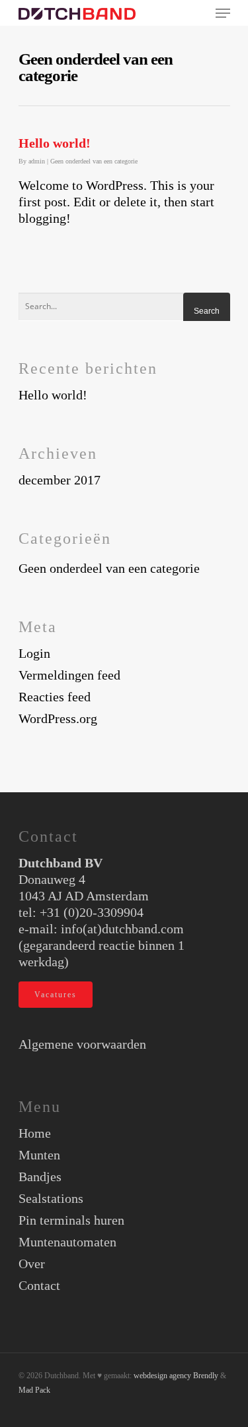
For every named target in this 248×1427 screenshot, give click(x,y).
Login (34, 653)
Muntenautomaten (67, 1242)
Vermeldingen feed (69, 675)
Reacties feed (55, 696)
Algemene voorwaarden (82, 1044)
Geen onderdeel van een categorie (94, 161)
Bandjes (40, 1176)
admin (36, 161)
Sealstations (51, 1198)
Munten (39, 1155)
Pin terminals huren (71, 1220)
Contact (39, 1285)
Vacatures (55, 994)
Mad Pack (34, 1390)
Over (32, 1263)
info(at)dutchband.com (122, 928)
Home (35, 1133)
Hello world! (55, 143)
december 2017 (60, 480)
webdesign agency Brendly (177, 1375)
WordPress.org (58, 718)
